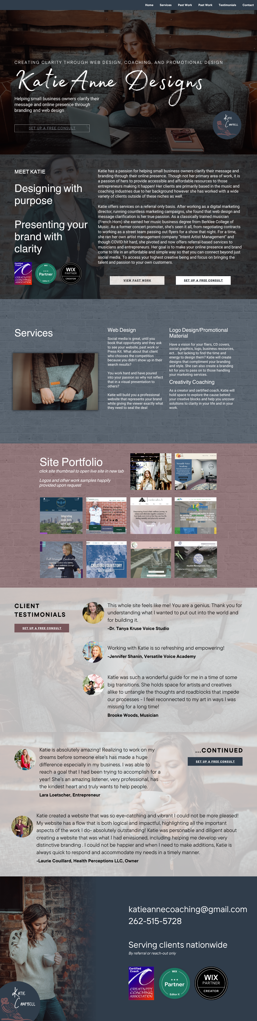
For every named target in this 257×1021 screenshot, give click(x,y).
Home (149, 5)
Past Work (185, 5)
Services (166, 5)
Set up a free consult (52, 128)
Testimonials (227, 5)
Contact (248, 5)
